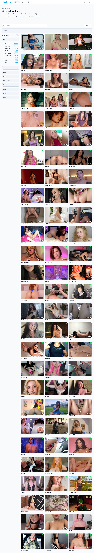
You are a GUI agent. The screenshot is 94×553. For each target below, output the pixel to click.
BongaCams (8, 53)
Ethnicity (5, 76)
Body (4, 89)
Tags (4, 85)
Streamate (7, 48)
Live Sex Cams (6, 8)
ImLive (6, 60)
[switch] (17, 35)
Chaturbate (7, 43)
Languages (6, 80)
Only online (5, 35)
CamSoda (7, 50)
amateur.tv (7, 57)
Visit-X (6, 62)
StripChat (7, 46)
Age (4, 72)
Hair (4, 97)
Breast (5, 93)
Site (4, 39)
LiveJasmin (8, 55)
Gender (5, 68)
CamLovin (6, 2)
